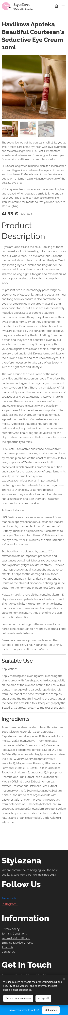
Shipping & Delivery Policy (17, 942)
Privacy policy (10, 929)
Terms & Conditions (14, 933)
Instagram (9, 904)
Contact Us (8, 951)
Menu (63, 6)
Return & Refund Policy (16, 938)
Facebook (9, 898)
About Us (7, 947)
